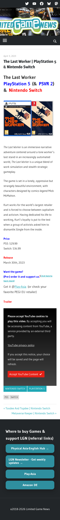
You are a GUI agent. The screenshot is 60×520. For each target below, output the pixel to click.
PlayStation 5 (37, 388)
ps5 (6, 397)
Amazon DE (30, 485)
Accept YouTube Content (23, 374)
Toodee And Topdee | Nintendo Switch (28, 408)
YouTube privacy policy (21, 345)
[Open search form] (55, 41)
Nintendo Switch (15, 388)
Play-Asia (20, 287)
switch (14, 397)
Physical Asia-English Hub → (30, 448)
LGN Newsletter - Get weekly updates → (27, 461)
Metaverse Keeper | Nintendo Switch (33, 413)
